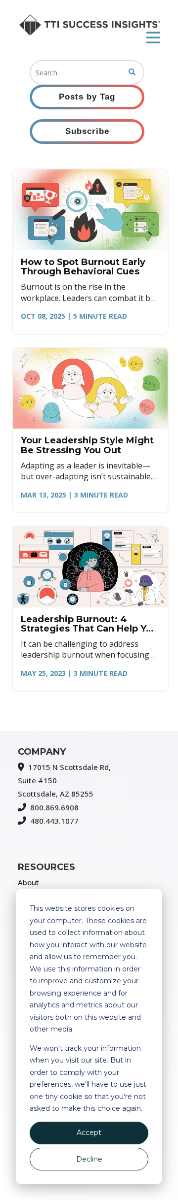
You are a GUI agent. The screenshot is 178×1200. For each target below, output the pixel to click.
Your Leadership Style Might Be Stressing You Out (87, 445)
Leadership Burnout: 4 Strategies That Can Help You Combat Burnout (89, 624)
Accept (89, 1132)
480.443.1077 (54, 821)
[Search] (132, 72)
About (28, 882)
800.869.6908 (54, 807)
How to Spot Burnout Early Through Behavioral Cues (83, 267)
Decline (89, 1159)
